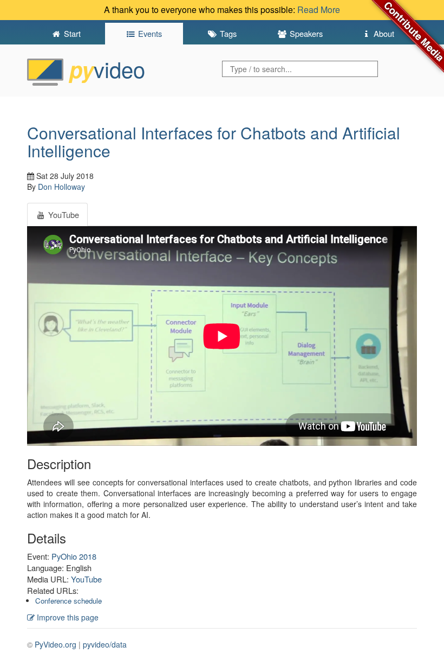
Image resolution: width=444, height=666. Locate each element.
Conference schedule (68, 600)
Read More (318, 9)
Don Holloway (61, 186)
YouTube (86, 579)
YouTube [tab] (62, 214)
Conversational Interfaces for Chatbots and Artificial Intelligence (213, 141)
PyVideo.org (55, 644)
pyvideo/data (105, 644)
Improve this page (67, 617)
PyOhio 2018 (73, 556)
